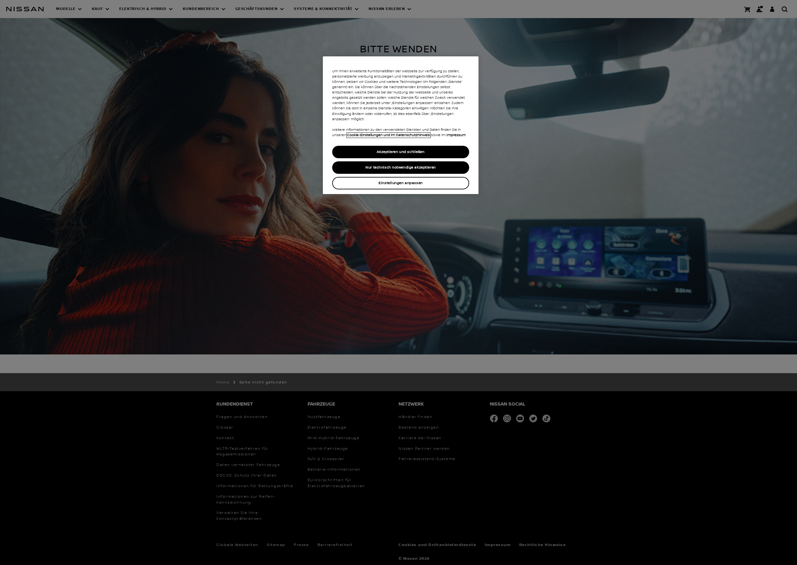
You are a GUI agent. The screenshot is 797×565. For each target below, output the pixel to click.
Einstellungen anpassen (401, 183)
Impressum (456, 135)
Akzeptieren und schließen (400, 152)
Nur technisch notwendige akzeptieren (400, 167)
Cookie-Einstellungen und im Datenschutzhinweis (388, 135)
